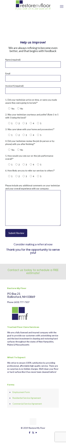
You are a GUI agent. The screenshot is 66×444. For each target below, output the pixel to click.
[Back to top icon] (33, 421)
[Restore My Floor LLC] (33, 5)
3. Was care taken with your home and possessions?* (29, 129)
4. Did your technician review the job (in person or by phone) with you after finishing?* (29, 142)
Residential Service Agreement (26, 398)
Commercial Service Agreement (27, 403)
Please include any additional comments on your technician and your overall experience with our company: (32, 187)
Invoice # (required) (14, 86)
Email (7, 73)
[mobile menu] (61, 6)
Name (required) (13, 59)
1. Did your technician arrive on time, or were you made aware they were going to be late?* (31, 101)
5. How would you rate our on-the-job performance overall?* (29, 157)
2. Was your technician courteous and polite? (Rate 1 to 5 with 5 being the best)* (31, 116)
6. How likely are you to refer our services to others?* (30, 170)
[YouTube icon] (36, 432)
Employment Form (21, 392)
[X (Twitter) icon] (33, 432)
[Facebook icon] (30, 432)
